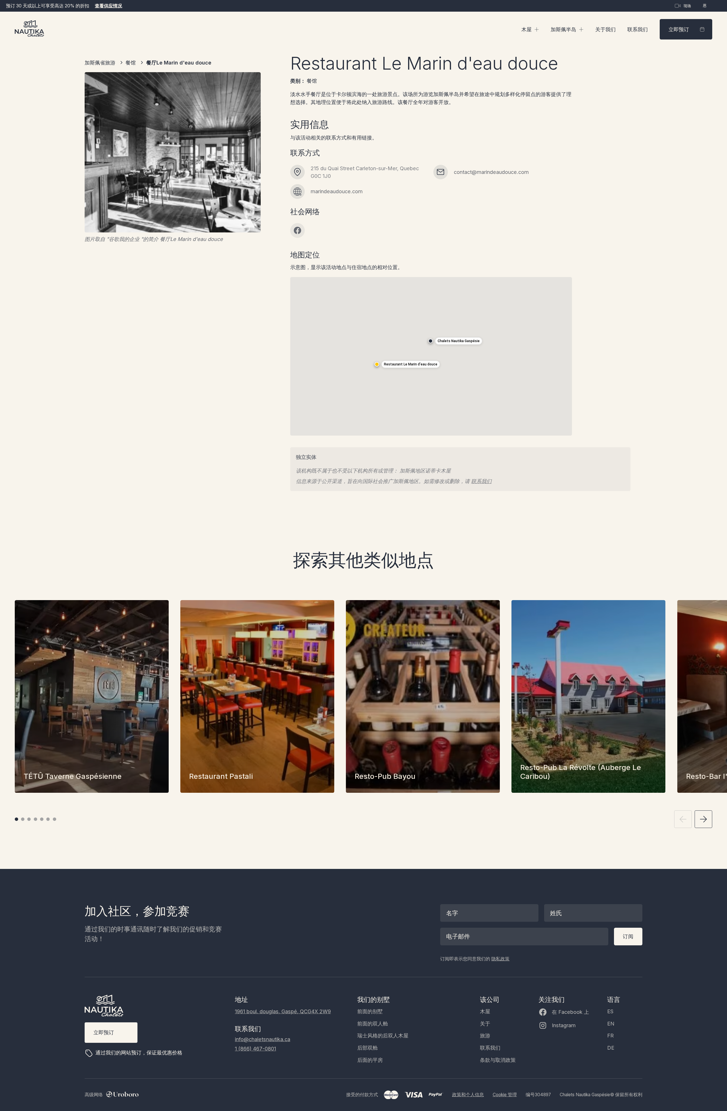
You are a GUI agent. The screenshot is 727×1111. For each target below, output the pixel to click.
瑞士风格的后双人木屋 (382, 1035)
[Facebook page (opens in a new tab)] (297, 230)
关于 (485, 1023)
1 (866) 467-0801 (255, 1048)
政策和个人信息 (468, 1094)
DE (610, 1048)
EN (610, 1023)
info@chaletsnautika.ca (262, 1039)
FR (610, 1035)
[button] (530, 29)
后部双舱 (367, 1048)
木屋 (485, 1011)
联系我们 (637, 29)
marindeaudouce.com (337, 191)
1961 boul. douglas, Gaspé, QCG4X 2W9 (283, 1011)
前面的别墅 (370, 1011)
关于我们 (605, 29)
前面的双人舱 (372, 1023)
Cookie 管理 (505, 1094)
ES (610, 1011)
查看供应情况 (108, 6)
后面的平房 (370, 1060)
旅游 (485, 1035)
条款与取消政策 (498, 1060)
